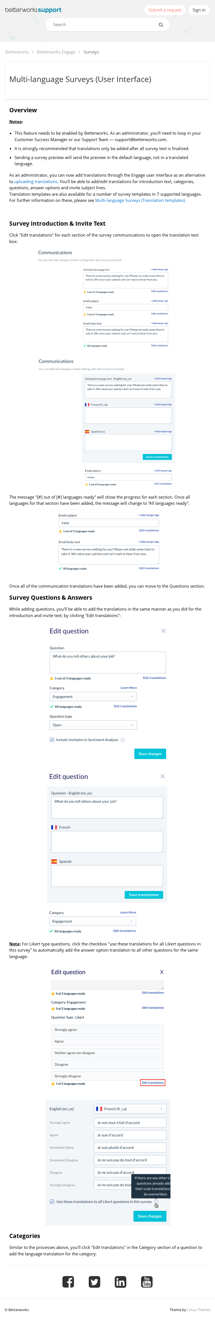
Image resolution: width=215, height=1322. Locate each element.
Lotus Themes (199, 1309)
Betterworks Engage (56, 52)
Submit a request (165, 10)
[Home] (33, 10)
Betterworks (17, 52)
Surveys (91, 52)
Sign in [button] (199, 10)
